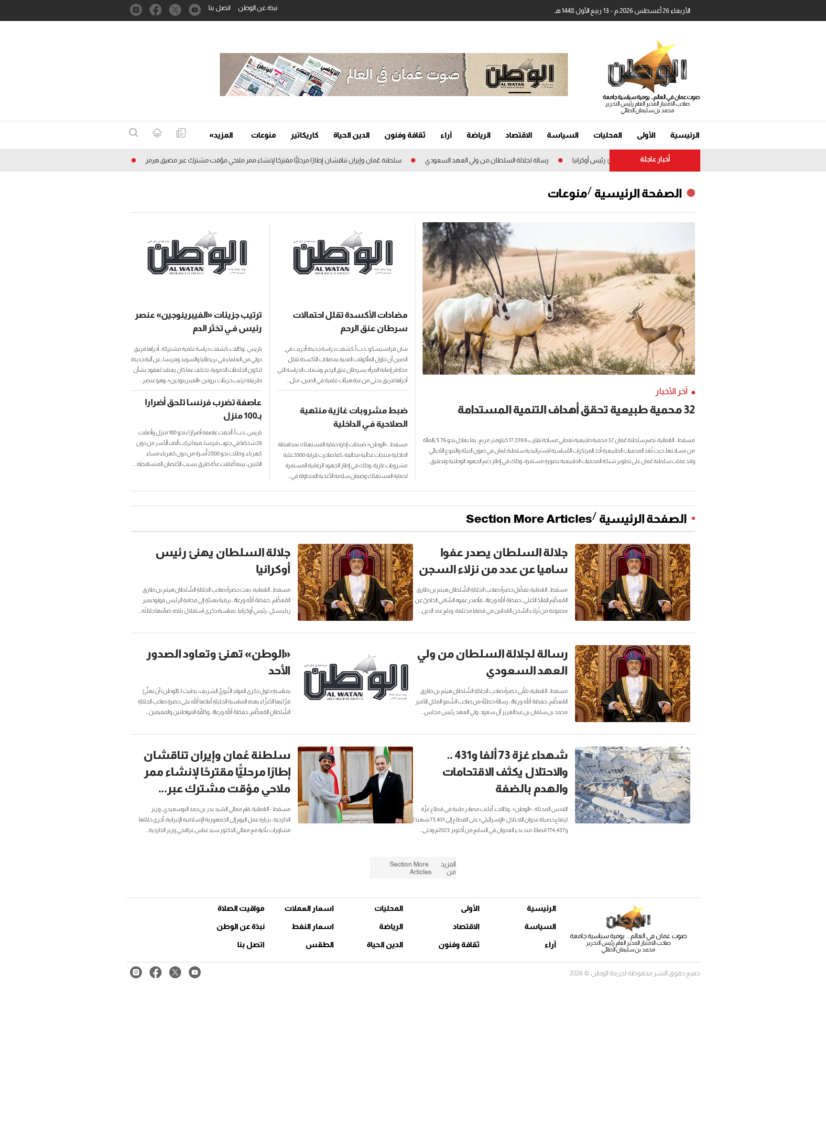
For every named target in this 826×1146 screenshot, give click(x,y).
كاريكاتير (305, 135)
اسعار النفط (313, 926)
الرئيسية (685, 135)
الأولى (646, 135)
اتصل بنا (219, 7)
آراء (446, 135)
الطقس (319, 945)
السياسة (563, 135)
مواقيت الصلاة (241, 908)
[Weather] (157, 134)
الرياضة (479, 135)
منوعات (263, 135)
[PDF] (181, 133)
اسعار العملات (310, 908)
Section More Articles (529, 518)
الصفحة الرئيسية (638, 193)
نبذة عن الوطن (258, 7)
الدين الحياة (351, 135)
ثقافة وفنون (405, 135)
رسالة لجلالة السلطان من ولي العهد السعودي (513, 160)
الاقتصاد (519, 135)
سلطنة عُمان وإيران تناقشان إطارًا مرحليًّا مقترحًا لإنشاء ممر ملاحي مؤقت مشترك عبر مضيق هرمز (299, 160)
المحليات (607, 135)
